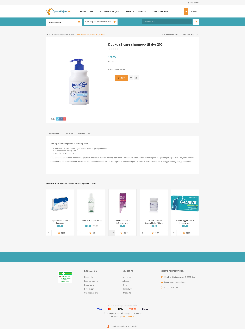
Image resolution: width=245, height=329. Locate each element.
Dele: (53, 119)
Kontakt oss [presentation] (84, 133)
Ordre (124, 285)
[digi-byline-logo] (109, 326)
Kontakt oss (86, 11)
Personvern (89, 285)
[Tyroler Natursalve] (91, 203)
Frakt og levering (91, 281)
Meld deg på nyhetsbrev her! (98, 21)
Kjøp (123, 78)
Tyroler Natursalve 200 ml (91, 220)
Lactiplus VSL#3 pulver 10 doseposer (60, 221)
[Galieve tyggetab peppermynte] (185, 203)
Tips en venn (136, 77)
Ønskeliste (126, 293)
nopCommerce (127, 316)
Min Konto (194, 2)
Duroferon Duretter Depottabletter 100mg (153, 221)
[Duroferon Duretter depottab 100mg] (154, 203)
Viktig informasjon (109, 11)
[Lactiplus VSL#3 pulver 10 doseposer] (60, 203)
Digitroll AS (134, 326)
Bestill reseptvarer (136, 11)
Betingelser (89, 289)
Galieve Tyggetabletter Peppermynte (185, 221)
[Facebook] (196, 257)
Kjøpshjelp (88, 277)
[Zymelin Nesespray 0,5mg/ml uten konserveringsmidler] (123, 203)
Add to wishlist (131, 77)
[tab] (54, 133)
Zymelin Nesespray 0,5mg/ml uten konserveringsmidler (122, 223)
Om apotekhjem (160, 11)
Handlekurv (127, 289)
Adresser (126, 281)
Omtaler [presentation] (69, 133)
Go (196, 22)
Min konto (126, 277)
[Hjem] (47, 34)
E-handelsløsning (117, 326)
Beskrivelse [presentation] (54, 133)
